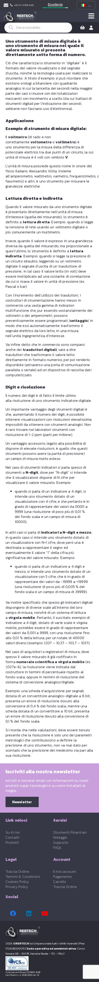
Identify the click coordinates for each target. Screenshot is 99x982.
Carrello (59, 881)
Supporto (60, 842)
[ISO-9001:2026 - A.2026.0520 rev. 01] (49, 963)
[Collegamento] (6, 5)
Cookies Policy (17, 881)
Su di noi (13, 832)
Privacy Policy (17, 886)
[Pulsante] (91, 16)
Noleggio (60, 837)
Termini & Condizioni (23, 876)
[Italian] (85, 5)
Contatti (12, 837)
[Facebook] (13, 913)
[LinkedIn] (28, 913)
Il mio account (64, 871)
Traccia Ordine (17, 871)
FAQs (57, 847)
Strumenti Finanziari (70, 832)
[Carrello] (82, 27)
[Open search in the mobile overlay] (38, 27)
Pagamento (62, 876)
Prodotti (12, 842)
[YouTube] (44, 913)
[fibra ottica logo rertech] (20, 18)
